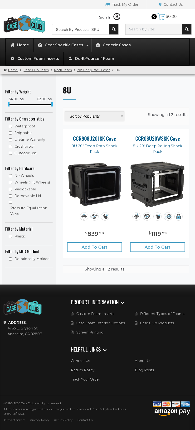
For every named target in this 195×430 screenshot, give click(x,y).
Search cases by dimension (186, 29)
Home (13, 70)
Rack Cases (63, 70)
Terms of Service (14, 420)
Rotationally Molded (32, 259)
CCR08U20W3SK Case (157, 138)
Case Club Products (157, 323)
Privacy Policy (39, 420)
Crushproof (24, 146)
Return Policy (82, 370)
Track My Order (124, 4)
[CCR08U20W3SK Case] (157, 184)
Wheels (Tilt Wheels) (32, 182)
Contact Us (173, 4)
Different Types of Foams (162, 314)
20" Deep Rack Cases (93, 70)
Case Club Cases (36, 70)
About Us (143, 361)
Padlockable (25, 189)
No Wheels (24, 176)
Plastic (20, 236)
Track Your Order (85, 379)
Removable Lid (28, 196)
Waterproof (25, 126)
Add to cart (94, 247)
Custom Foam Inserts (95, 314)
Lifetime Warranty (30, 139)
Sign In (105, 17)
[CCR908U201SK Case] (94, 184)
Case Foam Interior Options (100, 323)
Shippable (24, 133)
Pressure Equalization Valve (28, 211)
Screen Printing (89, 332)
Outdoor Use (26, 153)
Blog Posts (144, 370)
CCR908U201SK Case (94, 138)
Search (113, 29)
